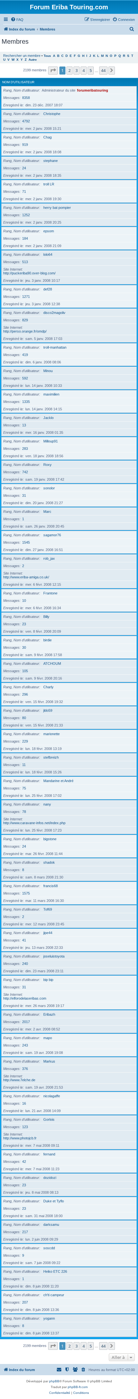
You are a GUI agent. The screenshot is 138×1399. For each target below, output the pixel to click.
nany (47, 804)
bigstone (49, 839)
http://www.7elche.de (19, 1080)
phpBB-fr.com (78, 1387)
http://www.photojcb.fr (20, 1138)
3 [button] (76, 70)
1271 (26, 297)
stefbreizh (51, 757)
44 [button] (103, 70)
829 (25, 320)
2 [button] (69, 70)
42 (24, 1161)
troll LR (48, 184)
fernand (49, 1154)
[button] (53, 70)
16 (24, 1103)
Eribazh (49, 1014)
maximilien (51, 394)
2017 (26, 1022)
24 (24, 168)
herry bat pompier (57, 207)
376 (25, 1069)
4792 (26, 121)
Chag (47, 137)
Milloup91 (50, 441)
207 (25, 1302)
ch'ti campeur (53, 1295)
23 (24, 624)
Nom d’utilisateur (18, 82)
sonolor (49, 488)
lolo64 (47, 254)
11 (24, 765)
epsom (48, 231)
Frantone (50, 593)
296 (25, 694)
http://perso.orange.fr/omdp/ (25, 331)
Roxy (47, 465)
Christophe (51, 114)
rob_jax (49, 558)
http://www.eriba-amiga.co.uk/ (26, 577)
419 (25, 355)
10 (24, 600)
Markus (49, 1061)
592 (25, 378)
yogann (49, 1318)
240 (25, 964)
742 (25, 472)
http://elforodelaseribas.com (24, 998)
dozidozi (49, 1178)
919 (25, 145)
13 (24, 425)
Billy (46, 617)
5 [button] (91, 70)
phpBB (54, 1381)
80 (24, 718)
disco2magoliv (54, 313)
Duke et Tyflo (53, 1201)
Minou (48, 371)
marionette (51, 734)
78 (24, 812)
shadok (49, 862)
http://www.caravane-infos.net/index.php (34, 823)
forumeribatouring (92, 90)
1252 (26, 215)
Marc (47, 511)
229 (25, 741)
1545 (26, 542)
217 (25, 1232)
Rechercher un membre (21, 56)
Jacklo (48, 418)
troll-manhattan (54, 347)
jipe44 (47, 933)
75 (24, 788)
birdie (47, 640)
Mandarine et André (58, 781)
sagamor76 (52, 535)
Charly (48, 687)
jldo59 (47, 710)
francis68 (50, 886)
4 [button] (83, 70)
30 (24, 647)
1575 (26, 893)
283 (25, 448)
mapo (47, 1038)
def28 (47, 289)
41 (24, 940)
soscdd (49, 1248)
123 (25, 1127)
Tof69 (47, 909)
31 (24, 495)
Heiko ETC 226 (55, 1271)
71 (24, 191)
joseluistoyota (54, 956)
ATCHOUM (52, 663)
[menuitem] (17, 19)
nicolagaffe (51, 1096)
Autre (33, 59)
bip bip (48, 980)
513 (25, 262)
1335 (26, 402)
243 (25, 1045)
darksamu (51, 1224)
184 (25, 238)
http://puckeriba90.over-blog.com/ (29, 273)
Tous (47, 56)
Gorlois (49, 1119)
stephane (50, 161)
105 (25, 671)
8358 (26, 98)
